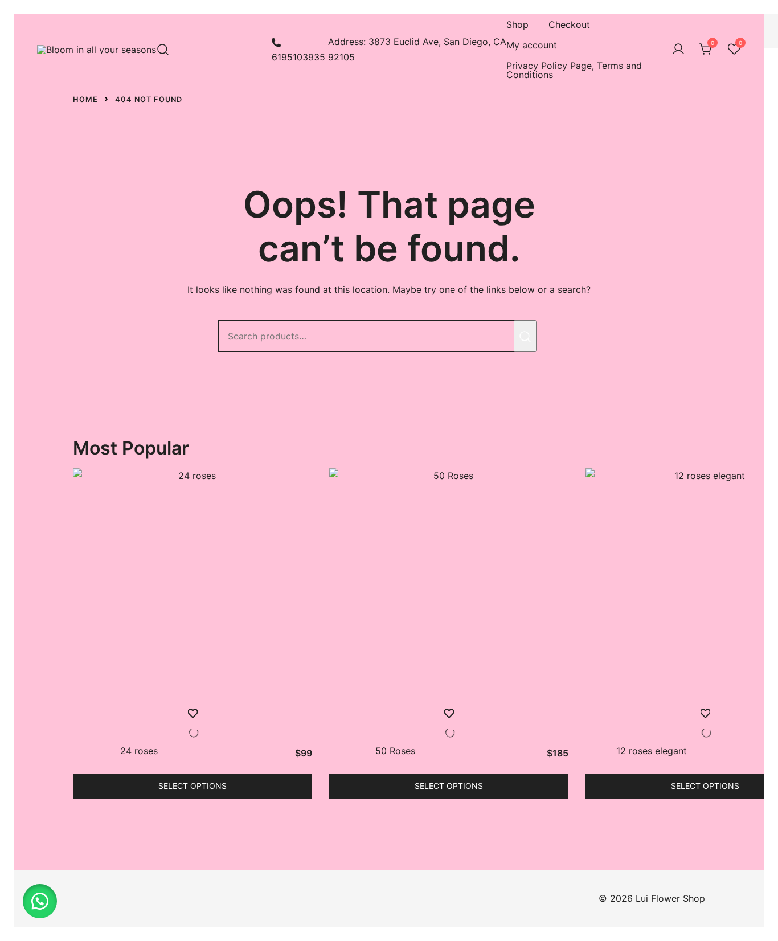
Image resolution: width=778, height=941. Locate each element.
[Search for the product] (525, 336)
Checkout (569, 24)
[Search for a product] (163, 50)
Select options (192, 786)
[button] (40, 901)
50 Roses (395, 750)
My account (531, 45)
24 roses (139, 750)
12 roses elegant (651, 750)
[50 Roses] (448, 587)
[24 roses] (192, 587)
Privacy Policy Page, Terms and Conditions (574, 70)
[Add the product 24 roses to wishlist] (192, 723)
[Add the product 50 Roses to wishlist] (448, 723)
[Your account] (678, 49)
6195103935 (298, 57)
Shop (517, 24)
